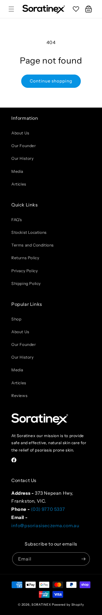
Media (17, 171)
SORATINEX (41, 605)
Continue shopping (51, 81)
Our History (22, 158)
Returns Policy (25, 257)
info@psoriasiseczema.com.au (45, 525)
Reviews (19, 395)
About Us (20, 133)
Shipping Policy (26, 283)
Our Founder (23, 145)
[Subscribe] (83, 559)
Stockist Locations (29, 232)
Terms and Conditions (32, 245)
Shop (16, 319)
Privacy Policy (24, 270)
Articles (18, 184)
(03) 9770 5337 (48, 509)
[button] (11, 9)
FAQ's (16, 219)
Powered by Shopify (68, 605)
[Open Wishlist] (76, 9)
